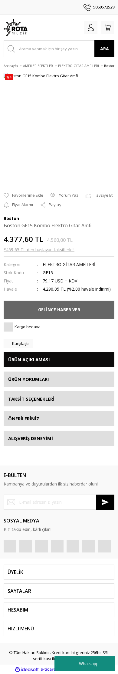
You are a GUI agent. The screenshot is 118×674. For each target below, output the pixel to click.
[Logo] (16, 27)
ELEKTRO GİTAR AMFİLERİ (69, 264)
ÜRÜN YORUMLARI (28, 379)
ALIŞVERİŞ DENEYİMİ (30, 438)
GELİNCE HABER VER (59, 309)
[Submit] (105, 502)
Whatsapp (89, 663)
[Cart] (107, 27)
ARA (104, 49)
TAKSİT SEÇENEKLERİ (31, 399)
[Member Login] (90, 27)
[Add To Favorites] (23, 195)
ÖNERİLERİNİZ (23, 418)
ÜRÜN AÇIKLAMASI (29, 359)
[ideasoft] (27, 669)
